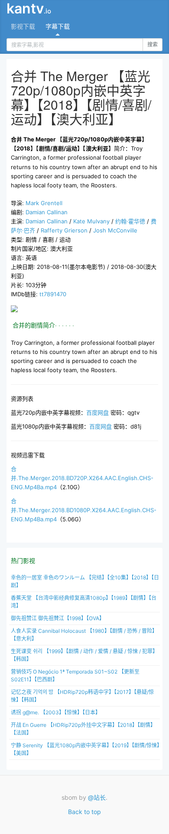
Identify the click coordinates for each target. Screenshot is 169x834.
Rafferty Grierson (64, 230)
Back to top (84, 811)
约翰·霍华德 (130, 221)
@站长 (97, 797)
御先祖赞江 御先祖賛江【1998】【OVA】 (57, 618)
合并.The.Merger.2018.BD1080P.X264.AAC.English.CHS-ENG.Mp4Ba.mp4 (83, 510)
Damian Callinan (47, 212)
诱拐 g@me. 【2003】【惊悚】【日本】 (56, 712)
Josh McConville (115, 230)
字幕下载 (58, 26)
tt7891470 (52, 294)
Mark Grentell (44, 203)
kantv (28, 8)
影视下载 (23, 26)
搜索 (152, 44)
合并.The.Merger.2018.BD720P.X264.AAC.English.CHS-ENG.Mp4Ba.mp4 (82, 478)
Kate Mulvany (91, 221)
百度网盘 (97, 412)
